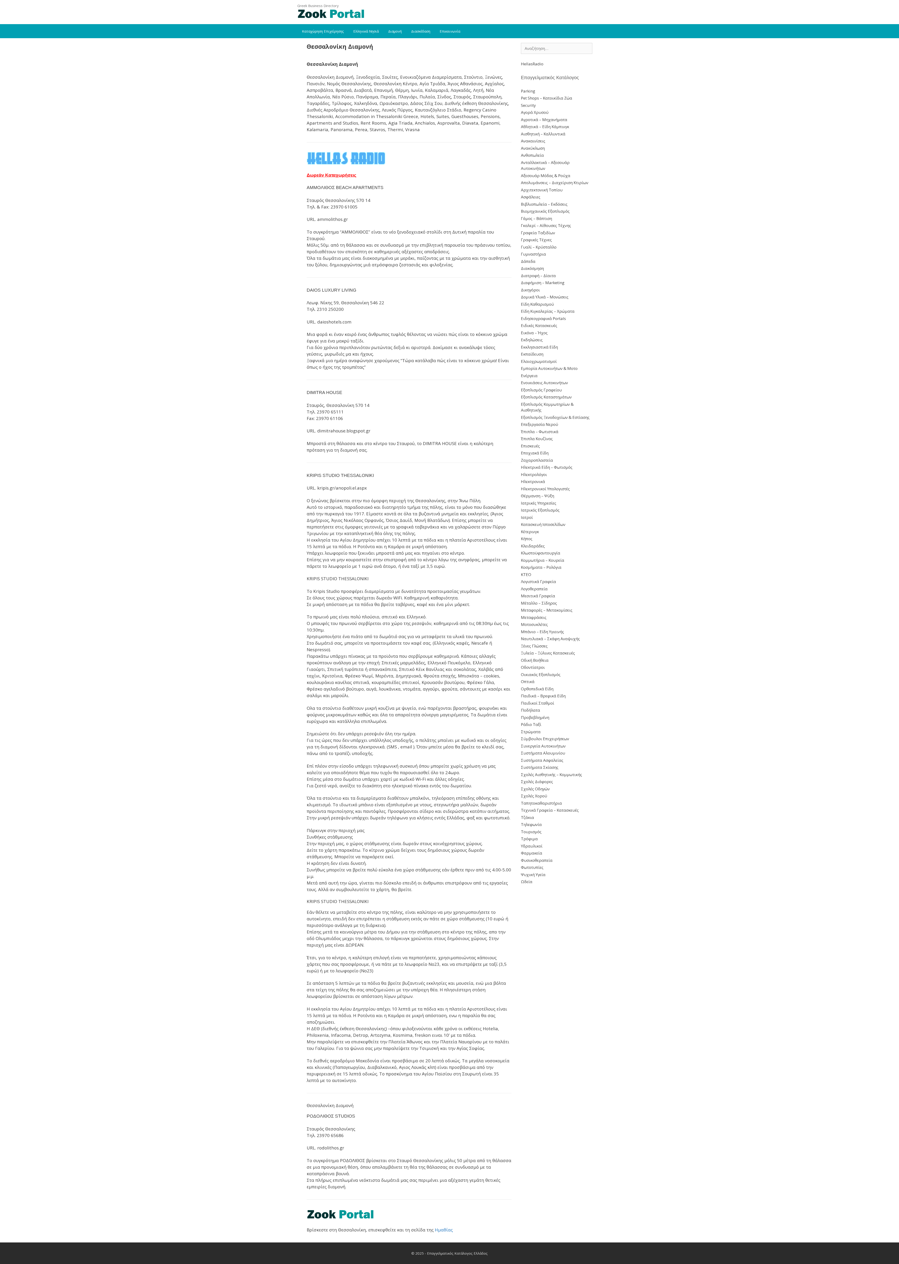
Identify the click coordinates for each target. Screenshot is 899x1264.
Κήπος (526, 538)
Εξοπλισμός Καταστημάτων (546, 397)
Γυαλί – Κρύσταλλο (538, 247)
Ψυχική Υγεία (533, 874)
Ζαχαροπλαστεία (537, 460)
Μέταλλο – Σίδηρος (539, 603)
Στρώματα (531, 731)
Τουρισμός (531, 831)
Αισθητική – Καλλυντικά (543, 134)
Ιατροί (527, 517)
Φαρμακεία (531, 853)
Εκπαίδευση (532, 354)
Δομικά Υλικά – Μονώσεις (544, 297)
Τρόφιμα (529, 838)
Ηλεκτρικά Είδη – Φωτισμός (546, 467)
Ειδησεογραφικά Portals (543, 318)
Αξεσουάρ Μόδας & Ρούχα (545, 175)
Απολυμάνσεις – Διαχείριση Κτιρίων (554, 182)
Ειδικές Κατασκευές (539, 325)
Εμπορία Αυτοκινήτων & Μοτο (549, 368)
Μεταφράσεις (533, 617)
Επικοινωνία (450, 31)
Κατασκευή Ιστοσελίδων (543, 524)
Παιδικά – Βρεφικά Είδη (543, 696)
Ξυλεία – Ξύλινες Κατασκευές (548, 653)
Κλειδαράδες (533, 546)
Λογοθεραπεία (534, 588)
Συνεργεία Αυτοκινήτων (543, 746)
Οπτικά (527, 681)
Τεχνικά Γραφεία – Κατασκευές (550, 810)
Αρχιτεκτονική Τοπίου (542, 190)
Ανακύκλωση (533, 148)
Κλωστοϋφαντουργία (540, 553)
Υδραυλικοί (531, 846)
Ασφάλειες (530, 197)
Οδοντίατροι (533, 667)
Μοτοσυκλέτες (534, 624)
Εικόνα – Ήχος (534, 332)
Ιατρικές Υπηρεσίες (538, 503)
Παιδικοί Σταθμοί (537, 703)
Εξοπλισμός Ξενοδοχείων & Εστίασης (555, 417)
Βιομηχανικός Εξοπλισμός (545, 211)
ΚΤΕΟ (526, 574)
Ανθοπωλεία (532, 155)
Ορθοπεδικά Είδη (537, 688)
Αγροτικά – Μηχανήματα (544, 119)
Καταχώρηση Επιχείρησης (323, 31)
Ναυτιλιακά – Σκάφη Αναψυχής (550, 638)
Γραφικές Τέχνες (536, 239)
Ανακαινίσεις (533, 141)
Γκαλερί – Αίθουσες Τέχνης (546, 225)
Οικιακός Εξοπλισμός (540, 674)
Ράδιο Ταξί (531, 724)
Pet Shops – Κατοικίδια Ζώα (546, 98)
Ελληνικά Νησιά (366, 31)
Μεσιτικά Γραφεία (538, 596)
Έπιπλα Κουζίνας (537, 438)
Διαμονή (395, 31)
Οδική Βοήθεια (535, 660)
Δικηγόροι (530, 290)
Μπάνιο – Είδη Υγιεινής (542, 631)
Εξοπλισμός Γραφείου (541, 390)
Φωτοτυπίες (532, 867)
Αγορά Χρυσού (535, 112)
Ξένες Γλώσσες (534, 646)
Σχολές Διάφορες (537, 781)
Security (528, 105)
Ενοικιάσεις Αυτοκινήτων (544, 382)
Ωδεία (526, 881)
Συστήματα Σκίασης (539, 767)
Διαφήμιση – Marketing (542, 282)
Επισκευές (530, 446)
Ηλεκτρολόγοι (534, 474)
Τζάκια (527, 817)
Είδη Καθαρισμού (537, 304)
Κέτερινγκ (530, 531)
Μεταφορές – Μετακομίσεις (546, 610)
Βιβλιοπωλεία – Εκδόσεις (544, 204)
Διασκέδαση (420, 31)
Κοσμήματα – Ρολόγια (541, 567)
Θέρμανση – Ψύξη (537, 495)
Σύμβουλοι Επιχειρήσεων (545, 738)
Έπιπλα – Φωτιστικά (539, 431)
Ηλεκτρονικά (533, 481)
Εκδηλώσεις (532, 339)
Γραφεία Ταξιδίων (538, 232)
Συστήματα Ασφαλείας (542, 760)
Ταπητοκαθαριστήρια (541, 803)
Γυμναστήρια (533, 254)
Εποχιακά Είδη (535, 453)
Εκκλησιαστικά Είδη (539, 347)
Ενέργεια (529, 375)
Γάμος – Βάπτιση (536, 218)
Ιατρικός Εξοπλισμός (540, 510)
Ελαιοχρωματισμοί (539, 361)
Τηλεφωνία (531, 824)
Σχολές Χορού (534, 796)
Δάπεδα (528, 261)
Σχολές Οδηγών (535, 789)
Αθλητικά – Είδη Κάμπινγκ (545, 126)
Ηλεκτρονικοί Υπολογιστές (545, 488)
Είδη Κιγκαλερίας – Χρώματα (548, 311)
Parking (528, 91)
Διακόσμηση (532, 268)
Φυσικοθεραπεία (537, 860)
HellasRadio (532, 64)
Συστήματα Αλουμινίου (543, 753)
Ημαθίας (444, 1230)
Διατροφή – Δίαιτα (538, 275)
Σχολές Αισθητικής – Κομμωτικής (551, 774)
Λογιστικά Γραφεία (538, 581)
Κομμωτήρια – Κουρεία (542, 560)
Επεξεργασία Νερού (539, 424)
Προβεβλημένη (535, 717)
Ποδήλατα (530, 710)
